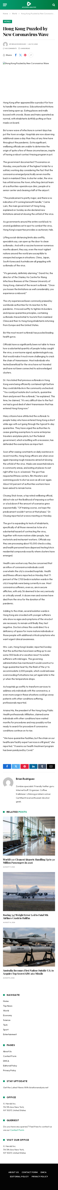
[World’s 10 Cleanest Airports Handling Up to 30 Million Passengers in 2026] (29, 836)
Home (6, 1001)
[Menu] (5, 4)
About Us (7, 1051)
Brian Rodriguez (19, 44)
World (7, 21)
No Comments (11, 48)
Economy (7, 1015)
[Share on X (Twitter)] (20, 55)
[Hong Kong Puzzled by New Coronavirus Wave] (29, 79)
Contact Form (9, 1056)
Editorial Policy (10, 1065)
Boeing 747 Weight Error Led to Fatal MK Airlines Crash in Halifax (25, 916)
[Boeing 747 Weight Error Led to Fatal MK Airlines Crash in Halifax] (29, 891)
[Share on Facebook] (15, 55)
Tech (5, 1025)
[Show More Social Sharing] (31, 55)
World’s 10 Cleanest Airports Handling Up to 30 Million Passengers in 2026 (29, 861)
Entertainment (10, 1034)
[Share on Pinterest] (25, 55)
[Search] (53, 4)
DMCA (6, 1061)
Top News (7, 1006)
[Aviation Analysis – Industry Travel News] (29, 5)
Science (6, 1020)
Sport (5, 1029)
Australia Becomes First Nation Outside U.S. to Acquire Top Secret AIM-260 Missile (28, 972)
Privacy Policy (9, 1070)
